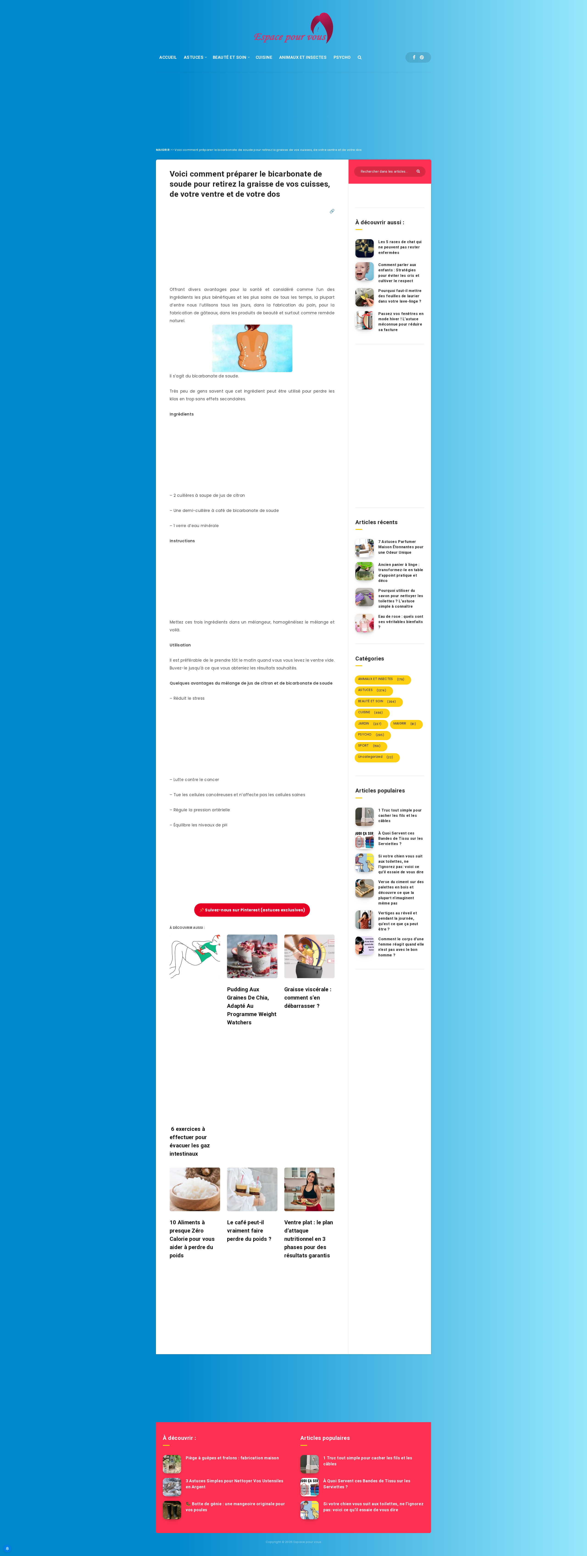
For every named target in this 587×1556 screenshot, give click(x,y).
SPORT (369, 745)
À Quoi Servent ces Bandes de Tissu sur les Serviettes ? (400, 838)
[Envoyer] (419, 171)
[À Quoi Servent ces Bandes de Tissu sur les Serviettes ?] (364, 840)
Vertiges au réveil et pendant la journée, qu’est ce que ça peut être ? (398, 921)
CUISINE (264, 57)
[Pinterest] (422, 57)
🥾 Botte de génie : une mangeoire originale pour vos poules (235, 1506)
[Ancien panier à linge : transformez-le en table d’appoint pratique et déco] (364, 571)
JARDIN (369, 723)
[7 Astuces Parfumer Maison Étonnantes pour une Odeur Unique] (364, 548)
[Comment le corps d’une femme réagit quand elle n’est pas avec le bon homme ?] (364, 945)
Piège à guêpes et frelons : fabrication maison (232, 1457)
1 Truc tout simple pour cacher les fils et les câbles (400, 815)
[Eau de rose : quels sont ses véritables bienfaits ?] (364, 623)
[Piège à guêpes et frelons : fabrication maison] (172, 1464)
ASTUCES (194, 57)
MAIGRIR (163, 150)
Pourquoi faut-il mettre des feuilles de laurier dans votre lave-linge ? (400, 296)
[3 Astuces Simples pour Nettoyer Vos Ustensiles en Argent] (172, 1487)
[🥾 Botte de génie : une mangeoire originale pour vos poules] (172, 1510)
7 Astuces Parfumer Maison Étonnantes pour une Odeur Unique (401, 546)
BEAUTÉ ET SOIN (229, 57)
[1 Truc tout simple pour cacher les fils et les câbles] (364, 817)
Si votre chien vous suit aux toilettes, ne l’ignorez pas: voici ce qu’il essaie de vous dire (401, 864)
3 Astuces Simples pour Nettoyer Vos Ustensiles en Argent (234, 1483)
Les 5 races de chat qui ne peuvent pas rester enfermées (400, 247)
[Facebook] (414, 57)
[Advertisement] (293, 106)
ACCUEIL (168, 57)
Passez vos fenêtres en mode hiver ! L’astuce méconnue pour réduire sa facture (401, 322)
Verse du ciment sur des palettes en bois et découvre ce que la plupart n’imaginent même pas (401, 892)
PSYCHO (342, 57)
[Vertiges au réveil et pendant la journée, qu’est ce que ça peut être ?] (364, 919)
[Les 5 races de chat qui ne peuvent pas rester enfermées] (364, 248)
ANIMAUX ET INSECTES (303, 57)
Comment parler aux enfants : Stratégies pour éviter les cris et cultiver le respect (398, 273)
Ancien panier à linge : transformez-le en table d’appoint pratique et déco (400, 572)
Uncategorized (375, 756)
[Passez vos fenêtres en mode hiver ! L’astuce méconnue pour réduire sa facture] (364, 320)
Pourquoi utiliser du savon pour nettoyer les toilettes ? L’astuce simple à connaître (400, 598)
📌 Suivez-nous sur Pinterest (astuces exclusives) (252, 910)
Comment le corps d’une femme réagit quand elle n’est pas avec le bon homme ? (401, 947)
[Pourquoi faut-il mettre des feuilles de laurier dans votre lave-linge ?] (364, 297)
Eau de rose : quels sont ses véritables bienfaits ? (400, 621)
